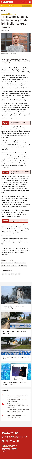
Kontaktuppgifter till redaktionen (9, 445)
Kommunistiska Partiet (17, 436)
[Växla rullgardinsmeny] (30, 2)
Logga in (24, 2)
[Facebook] (2, 274)
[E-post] (19, 274)
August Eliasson (8, 13)
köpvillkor (14, 448)
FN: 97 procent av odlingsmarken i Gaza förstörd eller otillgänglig (13, 307)
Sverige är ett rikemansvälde (18, 221)
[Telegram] (12, 274)
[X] (6, 274)
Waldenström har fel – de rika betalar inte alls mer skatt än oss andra (15, 383)
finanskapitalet (7, 263)
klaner (14, 265)
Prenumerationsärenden (7, 446)
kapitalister (6, 265)
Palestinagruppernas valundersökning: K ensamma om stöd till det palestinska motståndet (18, 411)
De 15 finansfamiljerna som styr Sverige (19, 172)
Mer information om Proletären (9, 449)
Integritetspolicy (6, 448)
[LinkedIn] (9, 274)
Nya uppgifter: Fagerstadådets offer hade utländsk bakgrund (14, 332)
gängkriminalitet (19, 263)
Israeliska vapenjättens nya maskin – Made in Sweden (17, 400)
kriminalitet (22, 265)
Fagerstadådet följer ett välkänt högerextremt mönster (15, 358)
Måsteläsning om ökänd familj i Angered (19, 123)
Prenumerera (26, 5)
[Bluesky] (16, 274)
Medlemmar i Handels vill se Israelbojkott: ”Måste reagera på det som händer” (17, 405)
